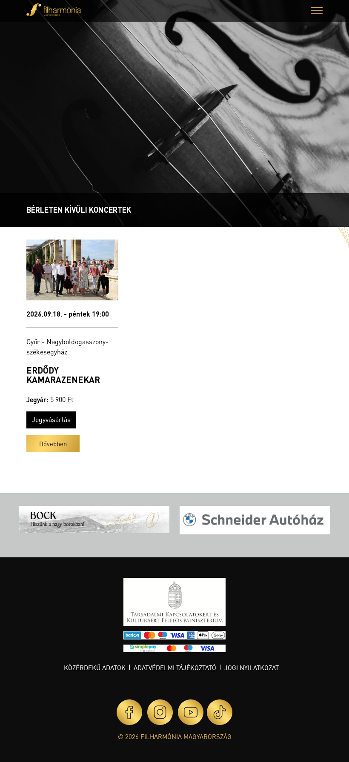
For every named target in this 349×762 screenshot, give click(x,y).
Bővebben (53, 444)
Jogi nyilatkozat (251, 667)
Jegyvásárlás (51, 419)
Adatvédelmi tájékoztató (175, 667)
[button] (317, 11)
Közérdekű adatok (95, 667)
